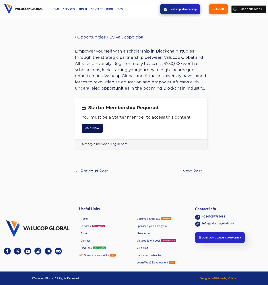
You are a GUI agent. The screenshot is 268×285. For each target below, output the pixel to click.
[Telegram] (48, 251)
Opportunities (91, 37)
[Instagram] (38, 251)
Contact (97, 9)
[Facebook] (7, 251)
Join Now (92, 128)
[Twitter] (17, 251)
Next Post (194, 171)
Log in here (119, 144)
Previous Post (91, 171)
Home (55, 9)
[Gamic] (58, 251)
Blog (109, 9)
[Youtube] (27, 251)
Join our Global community (221, 237)
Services (69, 9)
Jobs (119, 9)
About (82, 9)
